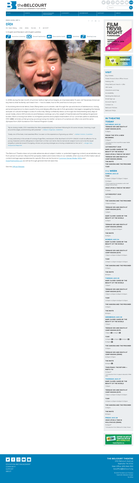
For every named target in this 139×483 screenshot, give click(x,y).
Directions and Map (112, 90)
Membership (84, 13)
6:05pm (108, 236)
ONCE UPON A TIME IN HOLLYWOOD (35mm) (113, 421)
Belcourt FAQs (110, 110)
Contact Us (109, 104)
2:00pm (108, 262)
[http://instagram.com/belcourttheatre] (113, 2)
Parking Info (109, 81)
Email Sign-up (110, 99)
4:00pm (113, 255)
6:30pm (108, 357)
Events (27, 13)
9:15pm (113, 357)
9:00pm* (108, 372)
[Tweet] (92, 20)
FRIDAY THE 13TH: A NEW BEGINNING (114, 136)
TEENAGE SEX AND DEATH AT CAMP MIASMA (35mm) (116, 158)
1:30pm (107, 203)
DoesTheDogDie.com (14, 161)
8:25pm (113, 203)
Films (8, 13)
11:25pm (108, 131)
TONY (107, 166)
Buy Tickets (109, 75)
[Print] (99, 20)
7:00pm (113, 229)
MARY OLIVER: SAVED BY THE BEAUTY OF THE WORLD (116, 150)
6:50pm (108, 363)
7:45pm (125, 178)
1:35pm (107, 255)
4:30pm (108, 229)
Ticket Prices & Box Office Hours (116, 78)
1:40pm (107, 212)
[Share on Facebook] (88, 20)
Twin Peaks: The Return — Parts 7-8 (116, 368)
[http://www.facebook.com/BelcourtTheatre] (108, 2)
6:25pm (118, 255)
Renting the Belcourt (112, 96)
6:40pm (119, 262)
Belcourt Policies (111, 107)
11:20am (108, 178)
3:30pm (108, 268)
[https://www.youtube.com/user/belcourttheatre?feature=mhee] (117, 2)
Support (101, 13)
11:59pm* (108, 140)
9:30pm (119, 229)
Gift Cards (108, 87)
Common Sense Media (68, 158)
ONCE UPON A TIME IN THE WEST (117, 154)
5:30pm (119, 178)
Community (65, 13)
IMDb (80, 158)
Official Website (18, 167)
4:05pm (108, 220)
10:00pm (108, 181)
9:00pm (124, 255)
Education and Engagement (48, 13)
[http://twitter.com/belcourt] (104, 2)
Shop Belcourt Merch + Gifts (115, 84)
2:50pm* (114, 178)
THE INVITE (109, 161)
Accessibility (109, 93)
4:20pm (113, 262)
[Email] (95, 20)
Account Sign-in (110, 102)
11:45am (108, 197)
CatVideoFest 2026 (113, 147)
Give (131, 2)
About (118, 13)
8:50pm (108, 274)
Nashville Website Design (125, 475)
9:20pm (125, 300)
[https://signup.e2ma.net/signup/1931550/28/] (127, 2)
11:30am (108, 190)
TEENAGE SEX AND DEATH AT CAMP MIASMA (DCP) (116, 128)
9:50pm (125, 262)
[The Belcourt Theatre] (26, 5)
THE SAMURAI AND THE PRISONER (118, 164)
